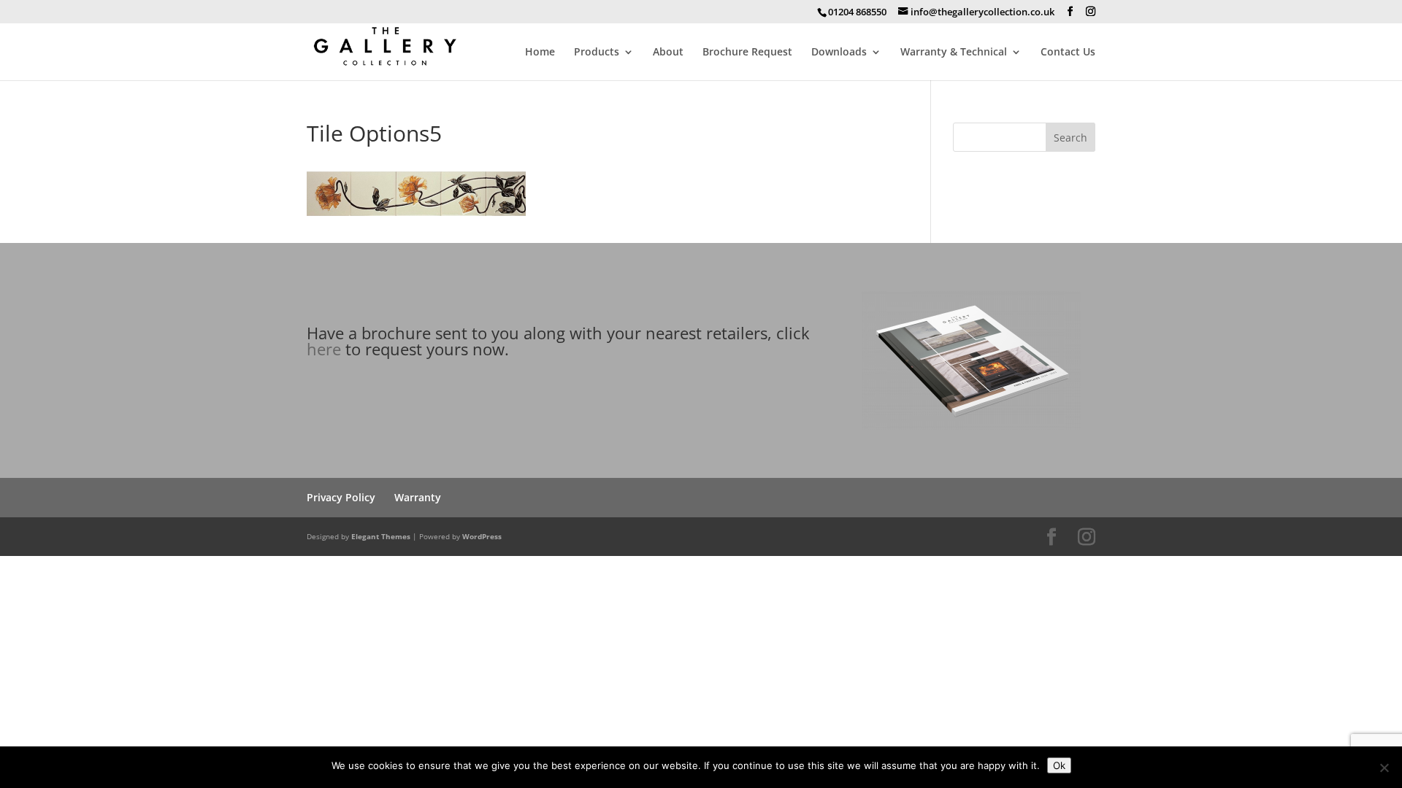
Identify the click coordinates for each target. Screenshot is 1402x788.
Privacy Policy (341, 497)
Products (596, 52)
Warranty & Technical (953, 52)
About (668, 52)
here (324, 349)
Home (540, 52)
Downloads (839, 52)
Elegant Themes (380, 536)
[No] (1383, 767)
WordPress (482, 536)
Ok (1059, 765)
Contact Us (1068, 52)
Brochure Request (747, 52)
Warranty (417, 497)
